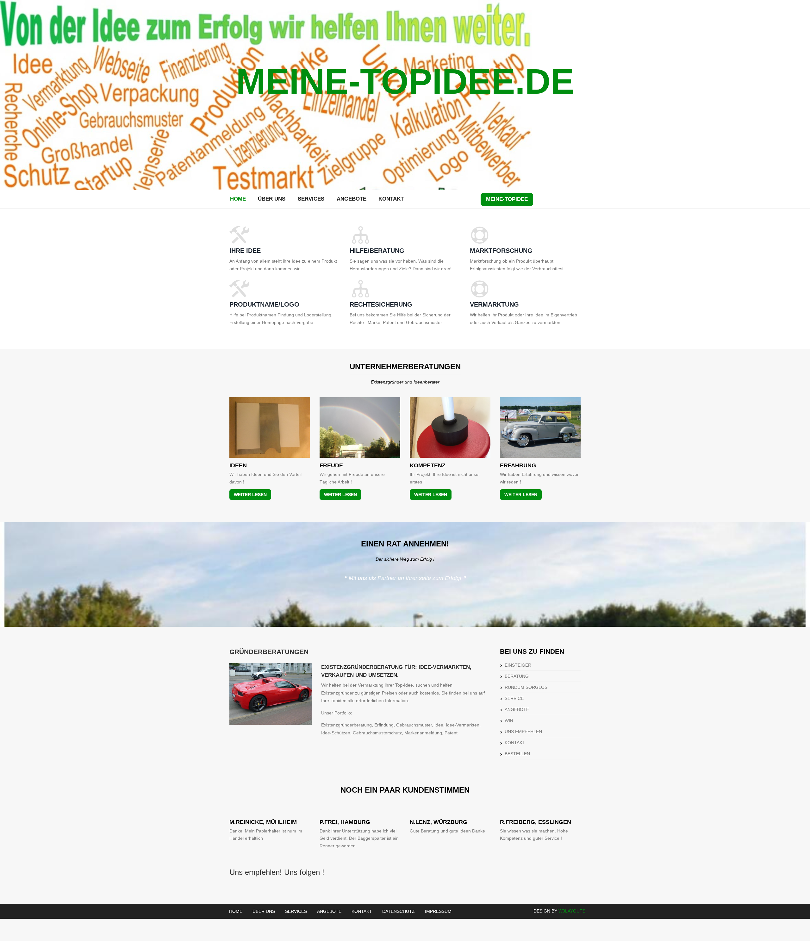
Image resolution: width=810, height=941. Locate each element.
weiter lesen (250, 494)
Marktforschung (501, 250)
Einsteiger (518, 665)
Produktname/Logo (264, 304)
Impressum (438, 911)
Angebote (351, 199)
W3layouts (571, 910)
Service (514, 698)
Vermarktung (494, 304)
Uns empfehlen (523, 731)
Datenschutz (398, 911)
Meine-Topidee (507, 199)
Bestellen (517, 753)
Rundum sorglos (526, 687)
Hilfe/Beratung (377, 250)
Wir (509, 720)
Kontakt (391, 199)
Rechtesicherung (381, 304)
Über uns (271, 199)
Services (311, 199)
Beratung (517, 676)
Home (238, 199)
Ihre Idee (245, 250)
